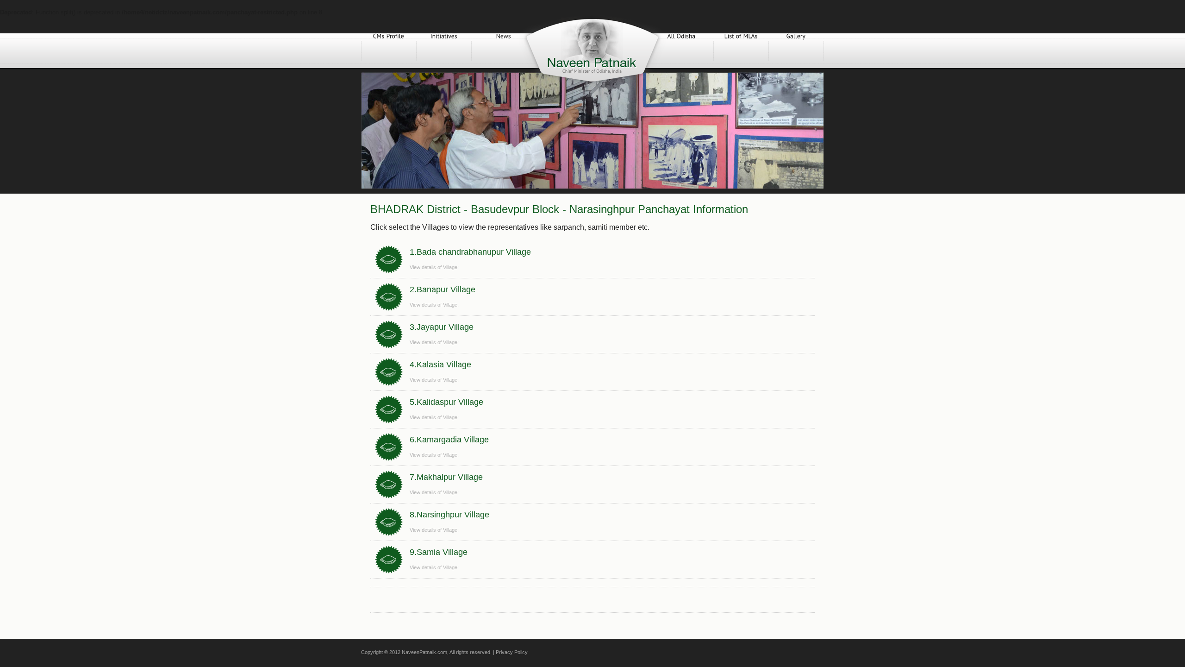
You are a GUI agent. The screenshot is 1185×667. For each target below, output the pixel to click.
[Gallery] (796, 50)
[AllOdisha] (681, 50)
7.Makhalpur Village (446, 477)
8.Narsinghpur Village (449, 514)
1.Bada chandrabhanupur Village (470, 252)
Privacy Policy (512, 652)
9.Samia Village (439, 552)
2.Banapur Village (442, 289)
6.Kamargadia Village (449, 439)
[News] (504, 50)
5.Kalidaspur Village (446, 402)
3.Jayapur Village (442, 327)
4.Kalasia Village (440, 364)
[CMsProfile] (389, 50)
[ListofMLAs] (741, 50)
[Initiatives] (444, 50)
